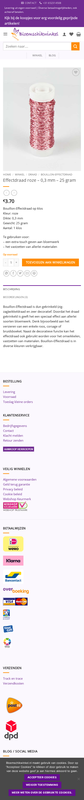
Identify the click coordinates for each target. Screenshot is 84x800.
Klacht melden (13, 435)
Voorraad (9, 397)
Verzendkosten (13, 683)
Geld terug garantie (16, 484)
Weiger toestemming (42, 784)
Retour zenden (13, 440)
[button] (5, 34)
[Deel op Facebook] (13, 273)
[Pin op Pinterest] (34, 273)
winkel (36, 55)
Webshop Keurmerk (17, 499)
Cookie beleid (12, 494)
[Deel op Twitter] (20, 273)
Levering (9, 392)
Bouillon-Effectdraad (56, 174)
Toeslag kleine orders (18, 402)
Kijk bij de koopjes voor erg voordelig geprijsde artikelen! (41, 20)
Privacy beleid (13, 489)
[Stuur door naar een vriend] (27, 273)
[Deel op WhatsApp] (6, 273)
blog (52, 55)
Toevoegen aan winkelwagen (50, 262)
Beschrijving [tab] (11, 289)
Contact (8, 431)
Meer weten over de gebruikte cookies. (42, 792)
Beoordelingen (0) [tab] (15, 297)
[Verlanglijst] (71, 34)
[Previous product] (14, 193)
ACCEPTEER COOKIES (42, 777)
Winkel (20, 174)
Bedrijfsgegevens (15, 426)
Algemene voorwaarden (19, 479)
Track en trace (13, 678)
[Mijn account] (64, 34)
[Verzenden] (75, 46)
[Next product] (6, 193)
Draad (32, 174)
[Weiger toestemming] (78, 780)
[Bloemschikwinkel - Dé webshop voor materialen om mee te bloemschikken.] (35, 34)
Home (7, 174)
